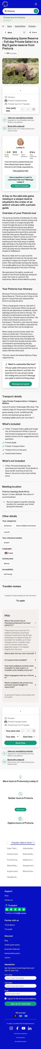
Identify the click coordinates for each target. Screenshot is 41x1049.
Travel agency (10, 925)
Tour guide (8, 929)
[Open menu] (36, 4)
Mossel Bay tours (13, 865)
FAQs (7, 896)
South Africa (20, 26)
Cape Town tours (13, 848)
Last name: (8, 983)
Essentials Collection (12, 949)
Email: (7, 990)
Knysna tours (12, 871)
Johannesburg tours (29, 848)
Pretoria (32, 26)
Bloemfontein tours (29, 871)
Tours (9, 26)
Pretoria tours (13, 860)
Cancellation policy (20, 1041)
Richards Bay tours (29, 854)
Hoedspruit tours (13, 877)
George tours (28, 865)
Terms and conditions (20, 1033)
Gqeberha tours (29, 860)
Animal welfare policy (12, 953)
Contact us (9, 900)
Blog (6, 940)
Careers (7, 958)
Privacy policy (20, 1037)
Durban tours (12, 854)
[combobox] (29, 736)
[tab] (25, 842)
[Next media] (36, 71)
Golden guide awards (12, 945)
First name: (9, 975)
